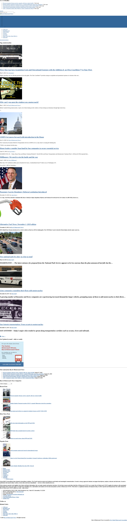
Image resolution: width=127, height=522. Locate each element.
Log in (1, 11)
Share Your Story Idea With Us (10, 36)
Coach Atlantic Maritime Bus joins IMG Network (22, 465)
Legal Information (7, 497)
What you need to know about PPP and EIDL (21, 438)
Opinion (5, 21)
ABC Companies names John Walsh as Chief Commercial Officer (18, 8)
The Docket (5, 20)
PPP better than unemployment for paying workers (22, 430)
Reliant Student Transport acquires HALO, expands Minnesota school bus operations (22, 4)
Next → (4, 336)
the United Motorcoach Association (118, 520)
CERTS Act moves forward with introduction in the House (22, 137)
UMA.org (5, 29)
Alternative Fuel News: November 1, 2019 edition (18, 224)
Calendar (5, 24)
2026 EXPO (6, 32)
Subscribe (5, 37)
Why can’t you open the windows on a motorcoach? (19, 102)
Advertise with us (7, 495)
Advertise (5, 25)
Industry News (6, 17)
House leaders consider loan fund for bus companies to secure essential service (29, 148)
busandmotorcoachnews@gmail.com (15, 494)
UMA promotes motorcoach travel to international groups (24, 450)
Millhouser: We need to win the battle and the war (19, 157)
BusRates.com (6, 30)
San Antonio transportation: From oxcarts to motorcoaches (21, 324)
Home (4, 16)
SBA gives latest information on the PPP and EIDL (22, 423)
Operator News (6, 19)
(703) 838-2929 (20, 491)
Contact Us (5, 23)
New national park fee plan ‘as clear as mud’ (16, 257)
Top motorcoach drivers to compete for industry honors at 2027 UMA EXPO (21, 5)
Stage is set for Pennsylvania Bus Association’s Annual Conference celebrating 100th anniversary (33, 458)
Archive (5, 33)
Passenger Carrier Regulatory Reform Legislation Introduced (23, 192)
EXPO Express (9, 27)
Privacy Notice (15, 497)
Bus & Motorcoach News (10, 517)
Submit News (6, 498)
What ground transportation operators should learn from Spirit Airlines (19, 7)
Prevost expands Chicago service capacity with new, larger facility (18, 3)
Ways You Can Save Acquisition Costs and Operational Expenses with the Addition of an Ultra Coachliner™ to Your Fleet (46, 70)
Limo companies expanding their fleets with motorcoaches (21, 291)
